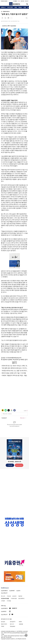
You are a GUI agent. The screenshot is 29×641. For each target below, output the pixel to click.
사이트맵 (9, 600)
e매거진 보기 (19, 465)
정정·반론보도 (21, 598)
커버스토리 (10, 7)
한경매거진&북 (4, 1)
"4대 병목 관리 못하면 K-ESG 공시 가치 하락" (15, 368)
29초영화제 (12, 626)
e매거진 (22, 1)
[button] (26, 1)
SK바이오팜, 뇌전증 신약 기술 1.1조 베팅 (14, 373)
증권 (16, 7)
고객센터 (3, 600)
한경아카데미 (4, 624)
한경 (4, 590)
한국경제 (3, 621)
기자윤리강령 (14, 598)
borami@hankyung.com (14, 357)
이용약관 (20, 596)
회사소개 (3, 596)
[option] (14, 522)
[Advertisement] (14, 492)
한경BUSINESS (6, 11)
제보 (19, 1)
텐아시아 (12, 624)
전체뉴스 (3, 7)
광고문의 (14, 596)
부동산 (20, 7)
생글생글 (21, 624)
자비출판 (15, 1)
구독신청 (10, 465)
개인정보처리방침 (5, 598)
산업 (25, 7)
